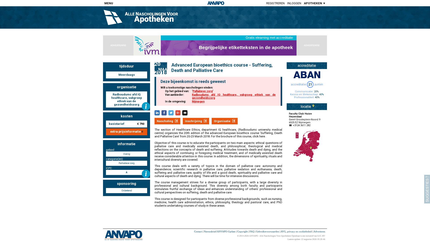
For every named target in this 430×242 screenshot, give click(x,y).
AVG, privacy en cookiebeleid (296, 231)
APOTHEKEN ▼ (315, 3)
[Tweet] (171, 112)
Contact (198, 231)
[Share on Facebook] (164, 112)
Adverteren (319, 231)
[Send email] (184, 112)
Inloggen (294, 3)
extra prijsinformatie (126, 131)
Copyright (242, 231)
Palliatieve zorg (203, 91)
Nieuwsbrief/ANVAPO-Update (219, 231)
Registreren (275, 3)
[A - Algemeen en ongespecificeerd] (146, 174)
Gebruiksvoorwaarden (267, 231)
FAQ (251, 231)
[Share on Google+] (178, 112)
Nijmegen (198, 101)
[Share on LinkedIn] (157, 112)
